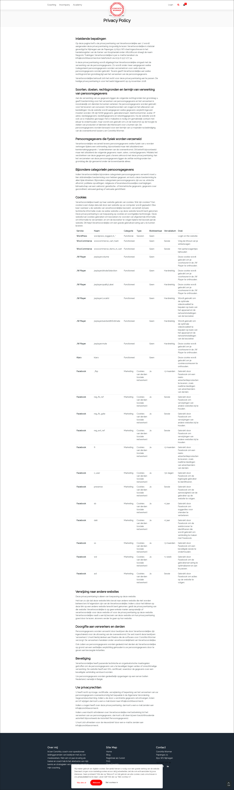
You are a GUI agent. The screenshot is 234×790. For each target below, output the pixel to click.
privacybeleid (83, 777)
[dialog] (117, 395)
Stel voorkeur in (112, 782)
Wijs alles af (81, 783)
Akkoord (96, 783)
